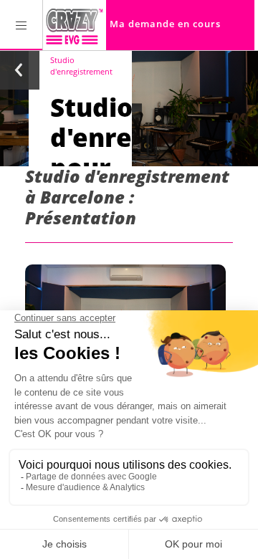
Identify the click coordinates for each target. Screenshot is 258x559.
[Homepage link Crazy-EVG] (74, 25)
